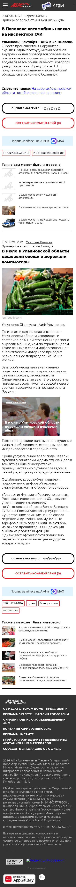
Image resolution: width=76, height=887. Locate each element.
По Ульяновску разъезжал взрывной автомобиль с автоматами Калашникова (43, 171)
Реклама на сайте (18, 734)
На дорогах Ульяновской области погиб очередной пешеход (36, 91)
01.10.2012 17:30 (11, 16)
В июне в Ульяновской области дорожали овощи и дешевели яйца (44, 629)
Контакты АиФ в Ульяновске (27, 729)
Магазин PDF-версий (52, 714)
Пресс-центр (56, 708)
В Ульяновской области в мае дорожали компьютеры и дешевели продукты (43, 641)
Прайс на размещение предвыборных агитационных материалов (35, 741)
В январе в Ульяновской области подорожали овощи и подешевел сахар (43, 679)
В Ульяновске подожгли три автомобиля (44, 207)
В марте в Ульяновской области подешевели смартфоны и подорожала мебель (43, 655)
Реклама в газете (17, 714)
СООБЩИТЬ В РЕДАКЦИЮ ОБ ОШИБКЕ (32, 749)
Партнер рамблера (36, 868)
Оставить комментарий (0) (38, 123)
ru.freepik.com (12, 317)
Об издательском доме (23, 708)
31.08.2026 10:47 (12, 242)
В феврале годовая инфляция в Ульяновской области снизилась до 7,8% (43, 666)
